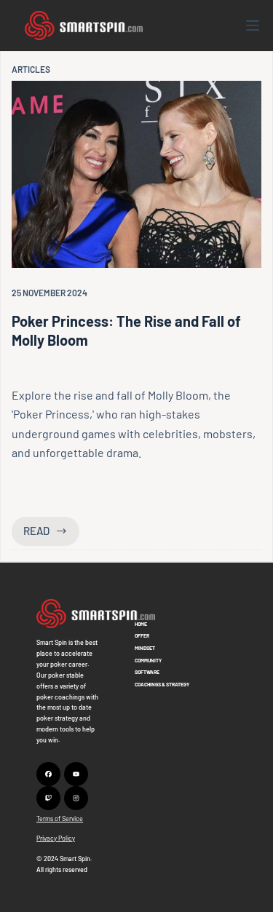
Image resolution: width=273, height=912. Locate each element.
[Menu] (252, 25)
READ (51, 534)
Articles (31, 69)
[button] (95, 613)
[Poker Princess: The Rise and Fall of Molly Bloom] (136, 174)
